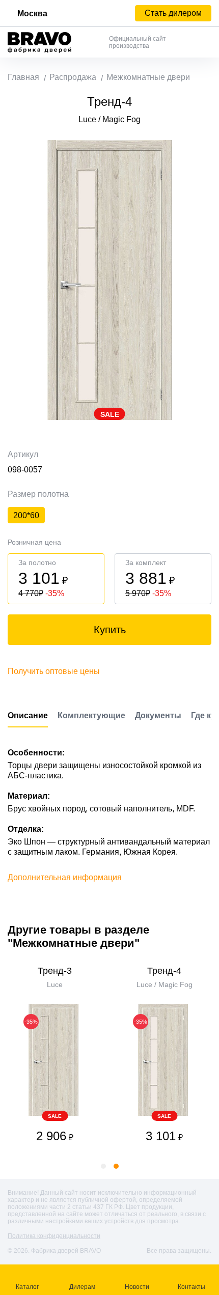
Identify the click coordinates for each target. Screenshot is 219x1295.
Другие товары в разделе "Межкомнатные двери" (78, 936)
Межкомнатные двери (148, 77)
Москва (32, 13)
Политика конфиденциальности (54, 1236)
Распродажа (72, 77)
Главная (23, 77)
